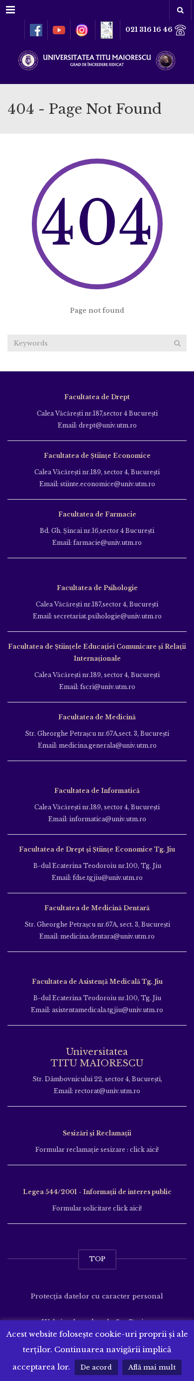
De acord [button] (96, 1367)
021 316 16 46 (149, 29)
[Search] (177, 343)
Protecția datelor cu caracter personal (97, 1296)
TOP (97, 1259)
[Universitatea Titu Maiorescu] (97, 59)
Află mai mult (152, 1367)
